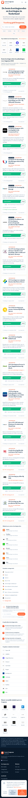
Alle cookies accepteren (22, 792)
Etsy (14, 33)
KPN (18, 31)
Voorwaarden (4, 778)
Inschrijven (21, 614)
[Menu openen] (25, 2)
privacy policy (20, 616)
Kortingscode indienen (20, 769)
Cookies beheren (5, 792)
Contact (17, 772)
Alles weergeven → (23, 38)
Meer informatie (17, 787)
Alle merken (4, 766)
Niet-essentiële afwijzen (12, 792)
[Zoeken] (22, 2)
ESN (14, 31)
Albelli (4, 31)
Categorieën (4, 769)
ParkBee (9, 31)
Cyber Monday (4, 772)
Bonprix (23, 31)
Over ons (17, 766)
